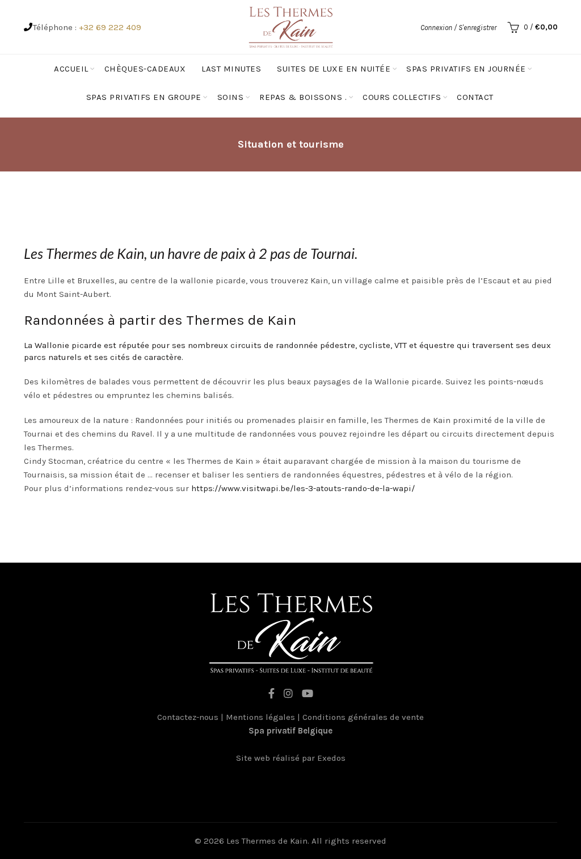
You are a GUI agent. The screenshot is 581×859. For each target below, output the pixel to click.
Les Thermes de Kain (267, 841)
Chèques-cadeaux (145, 69)
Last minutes (231, 69)
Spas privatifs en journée (466, 69)
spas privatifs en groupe (143, 97)
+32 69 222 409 (110, 27)
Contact (475, 97)
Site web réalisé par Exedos (291, 758)
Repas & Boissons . (303, 97)
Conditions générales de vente (363, 717)
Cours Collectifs (402, 97)
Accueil (71, 69)
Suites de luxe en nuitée (333, 69)
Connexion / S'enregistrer (458, 27)
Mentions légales (260, 717)
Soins (230, 97)
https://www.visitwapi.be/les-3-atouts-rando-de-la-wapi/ (303, 488)
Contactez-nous (187, 717)
